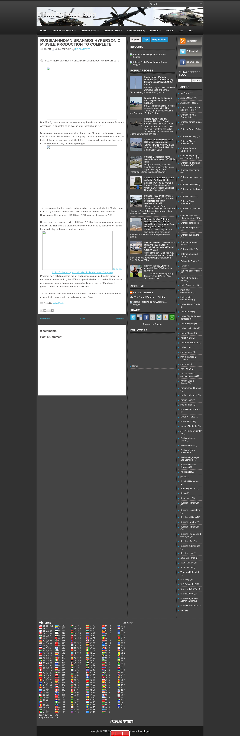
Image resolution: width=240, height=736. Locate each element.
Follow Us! (192, 51)
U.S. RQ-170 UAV (188, 589)
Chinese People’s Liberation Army (188, 216)
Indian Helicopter (188, 328)
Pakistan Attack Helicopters (187, 451)
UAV (181, 30)
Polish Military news (189, 481)
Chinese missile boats (191, 189)
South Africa (186, 567)
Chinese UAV (186, 249)
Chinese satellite (188, 223)
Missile (155, 30)
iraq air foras (186, 405)
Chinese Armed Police (191, 129)
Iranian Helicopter (188, 395)
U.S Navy (184, 579)
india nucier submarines (186, 298)
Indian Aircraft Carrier (190, 304)
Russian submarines (190, 546)
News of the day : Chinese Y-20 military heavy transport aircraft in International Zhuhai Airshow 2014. (159, 246)
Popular (135, 39)
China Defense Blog (66, 14)
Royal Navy (186, 498)
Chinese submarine (189, 235)
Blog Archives (159, 39)
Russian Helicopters (190, 510)
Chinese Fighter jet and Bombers (189, 156)
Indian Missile (58, 303)
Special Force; (136, 30)
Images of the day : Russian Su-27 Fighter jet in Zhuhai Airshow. (158, 100)
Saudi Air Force (187, 558)
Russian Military (188, 517)
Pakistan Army (187, 445)
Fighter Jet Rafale (188, 261)
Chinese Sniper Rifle (190, 227)
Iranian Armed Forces (190, 388)
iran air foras (186, 352)
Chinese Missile (188, 184)
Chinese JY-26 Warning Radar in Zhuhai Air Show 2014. (159, 178)
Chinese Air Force (64, 30)
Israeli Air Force (187, 417)
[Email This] (42, 310)
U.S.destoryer (186, 593)
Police (169, 30)
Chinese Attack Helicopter (187, 142)
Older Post (119, 319)
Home (43, 30)
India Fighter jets (188, 285)
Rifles (183, 493)
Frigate (183, 266)
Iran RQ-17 (185, 369)
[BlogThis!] (45, 310)
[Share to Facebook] (52, 310)
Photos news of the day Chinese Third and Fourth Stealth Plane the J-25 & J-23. (158, 121)
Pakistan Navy (187, 472)
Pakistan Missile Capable (188, 465)
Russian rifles (186, 541)
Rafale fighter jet (188, 488)
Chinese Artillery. (188, 136)
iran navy (184, 364)
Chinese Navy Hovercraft (187, 202)
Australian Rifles (188, 103)
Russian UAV (186, 553)
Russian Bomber (188, 522)
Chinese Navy (90, 30)
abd (190, 30)
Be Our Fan (192, 62)
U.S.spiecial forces (189, 605)
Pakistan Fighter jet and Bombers (189, 458)
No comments (82, 49)
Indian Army (186, 311)
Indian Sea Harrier (189, 342)
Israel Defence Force (190, 409)
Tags (145, 39)
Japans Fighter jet (188, 426)
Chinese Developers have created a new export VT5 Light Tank (159, 159)
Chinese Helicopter (189, 170)
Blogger (158, 324)
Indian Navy (186, 338)
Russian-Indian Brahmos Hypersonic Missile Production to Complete (80, 42)
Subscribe (191, 40)
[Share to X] (48, 310)
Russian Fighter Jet (189, 503)
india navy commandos (186, 291)
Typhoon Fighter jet (189, 572)
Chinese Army (113, 30)
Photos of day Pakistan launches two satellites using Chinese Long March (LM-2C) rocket (158, 81)
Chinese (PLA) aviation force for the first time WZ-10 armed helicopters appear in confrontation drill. (159, 200)
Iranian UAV (186, 400)
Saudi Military (186, 563)
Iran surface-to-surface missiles (188, 374)
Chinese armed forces (191, 122)
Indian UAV (185, 347)
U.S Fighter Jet (187, 584)
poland (183, 476)
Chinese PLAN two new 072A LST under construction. (158, 140)
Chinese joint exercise (191, 177)
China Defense (143, 292)
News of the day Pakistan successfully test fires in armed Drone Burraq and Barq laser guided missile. (159, 223)
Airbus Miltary (186, 98)
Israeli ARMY (186, 421)
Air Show (184, 93)
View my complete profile (147, 297)
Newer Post (45, 319)
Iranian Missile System (187, 382)
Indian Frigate (187, 323)
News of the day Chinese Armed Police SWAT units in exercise (158, 268)
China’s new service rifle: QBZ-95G (190, 108)
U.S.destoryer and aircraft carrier (189, 599)
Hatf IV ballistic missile (191, 271)
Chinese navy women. (191, 208)
